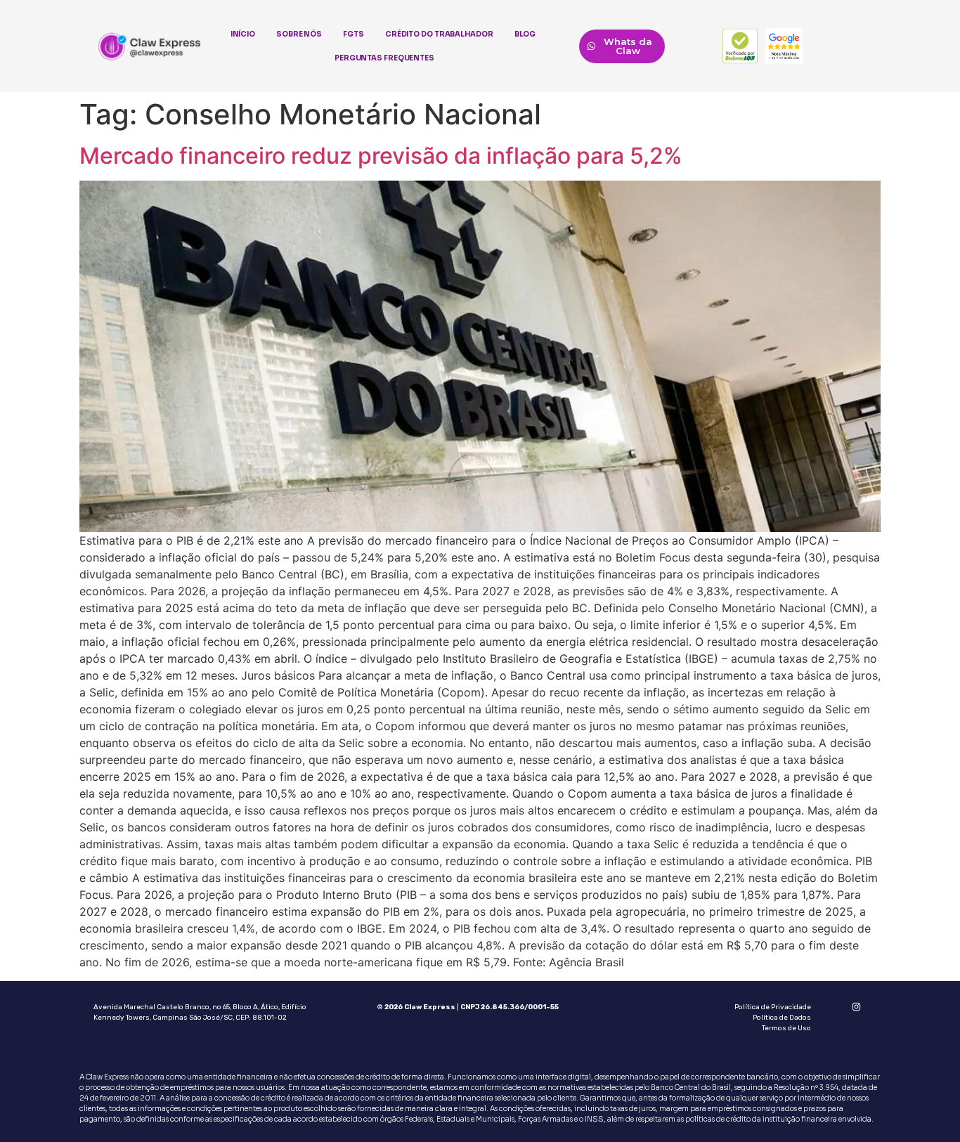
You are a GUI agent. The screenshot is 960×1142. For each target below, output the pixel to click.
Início (243, 34)
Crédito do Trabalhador (439, 34)
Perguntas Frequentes (384, 58)
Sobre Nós (299, 34)
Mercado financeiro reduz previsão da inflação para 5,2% (380, 155)
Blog (525, 34)
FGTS (353, 34)
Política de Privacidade (772, 1007)
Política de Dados (782, 1017)
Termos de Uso (786, 1028)
